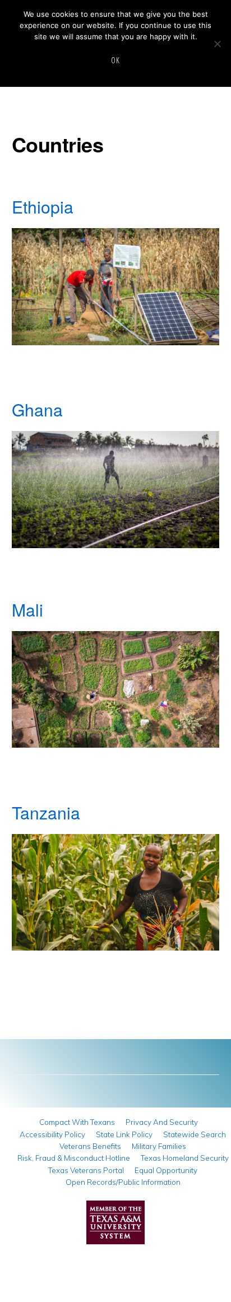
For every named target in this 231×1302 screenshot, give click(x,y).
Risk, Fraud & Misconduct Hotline (73, 1157)
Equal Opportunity (166, 1170)
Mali (27, 609)
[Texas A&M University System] (115, 1225)
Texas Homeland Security (185, 1157)
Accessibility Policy (52, 1134)
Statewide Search (194, 1134)
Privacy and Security (162, 1122)
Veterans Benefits (90, 1146)
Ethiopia (42, 206)
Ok (115, 60)
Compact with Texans (77, 1122)
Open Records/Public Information (123, 1182)
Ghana (37, 409)
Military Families (159, 1146)
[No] (217, 43)
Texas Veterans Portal (86, 1170)
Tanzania (46, 812)
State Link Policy (124, 1134)
